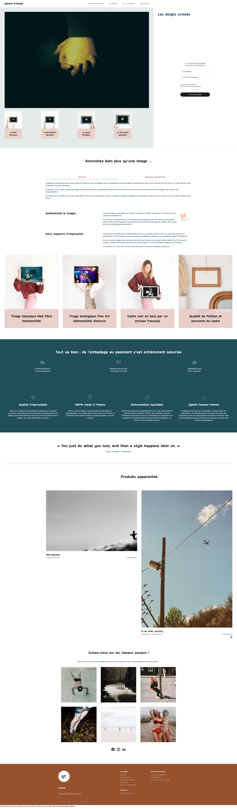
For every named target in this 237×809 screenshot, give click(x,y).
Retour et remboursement (128, 785)
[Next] (230, 637)
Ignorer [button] (72, 806)
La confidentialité (156, 777)
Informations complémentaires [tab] (155, 177)
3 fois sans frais (53, 806)
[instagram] (118, 749)
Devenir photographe (126, 793)
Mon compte (124, 782)
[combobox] (195, 71)
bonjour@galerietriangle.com (69, 794)
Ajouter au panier (195, 94)
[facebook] (113, 749)
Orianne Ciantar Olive (199, 65)
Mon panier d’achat (126, 777)
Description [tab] (82, 177)
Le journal (123, 775)
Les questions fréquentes (127, 780)
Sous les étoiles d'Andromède (196, 63)
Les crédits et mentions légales (160, 780)
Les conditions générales (158, 775)
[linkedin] (124, 749)
